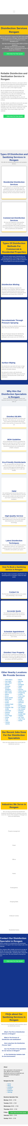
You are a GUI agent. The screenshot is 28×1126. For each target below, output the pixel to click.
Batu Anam (8, 691)
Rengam (20, 697)
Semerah (21, 702)
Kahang (7, 712)
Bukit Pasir (8, 699)
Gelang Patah (9, 704)
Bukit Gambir (9, 697)
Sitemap (9, 1092)
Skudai (20, 720)
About (9, 1085)
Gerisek (7, 706)
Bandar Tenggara (8, 688)
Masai (20, 679)
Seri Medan (21, 709)
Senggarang (22, 706)
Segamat (21, 701)
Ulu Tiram (21, 717)
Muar (19, 683)
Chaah (7, 701)
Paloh (20, 688)
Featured (10, 1090)
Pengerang (21, 692)
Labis (6, 720)
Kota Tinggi (8, 715)
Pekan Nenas (22, 691)
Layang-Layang (7, 723)
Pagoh (20, 686)
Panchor (20, 689)
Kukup (7, 717)
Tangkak (20, 715)
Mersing (20, 681)
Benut (7, 696)
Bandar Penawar (7, 685)
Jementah (8, 711)
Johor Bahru (8, 679)
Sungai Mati (21, 714)
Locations (10, 1087)
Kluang (7, 714)
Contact (9, 1089)
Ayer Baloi (8, 681)
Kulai (6, 719)
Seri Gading (21, 707)
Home (9, 1084)
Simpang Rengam (21, 711)
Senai (20, 704)
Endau (7, 702)
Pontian (20, 694)
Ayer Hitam (8, 683)
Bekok (7, 694)
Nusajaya (21, 684)
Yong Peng (21, 719)
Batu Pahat (8, 692)
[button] (14, 11)
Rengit (20, 699)
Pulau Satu (21, 696)
